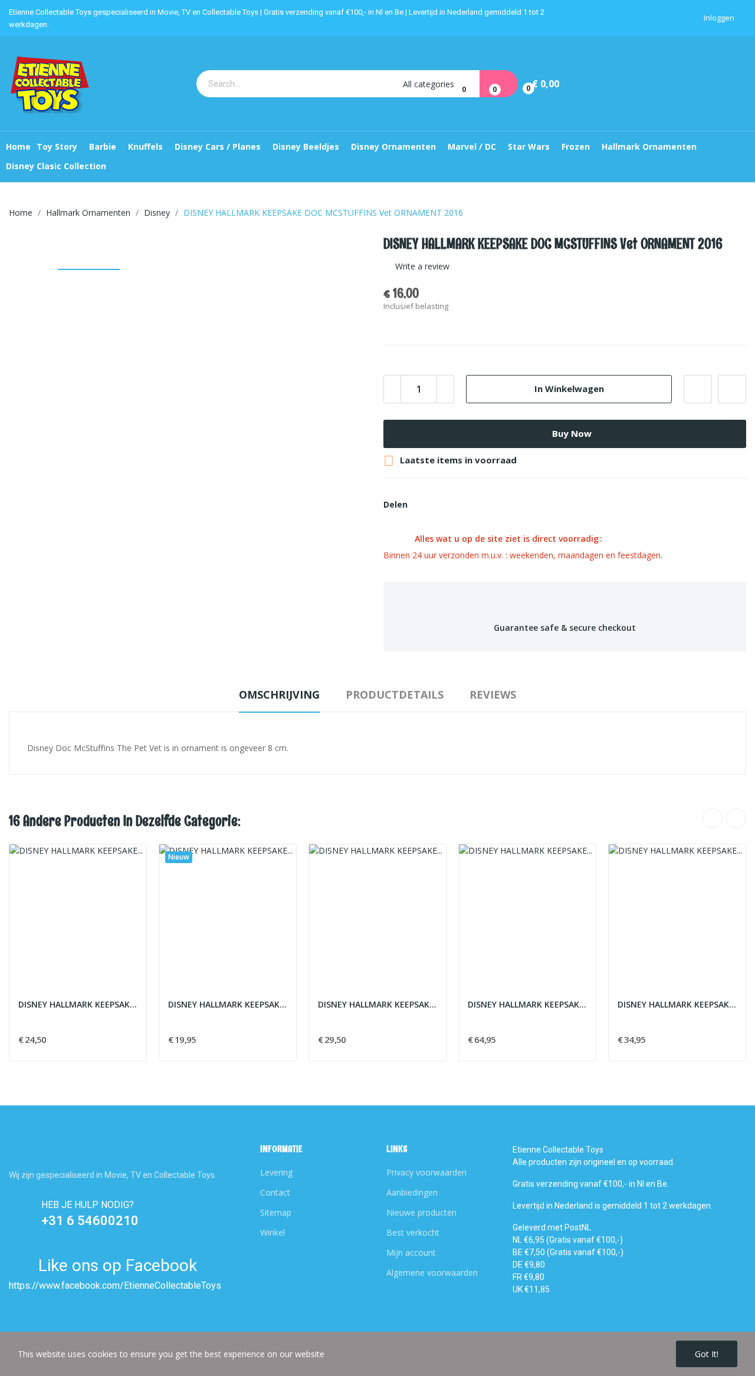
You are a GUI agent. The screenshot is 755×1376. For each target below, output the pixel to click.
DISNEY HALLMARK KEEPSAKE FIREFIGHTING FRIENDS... (527, 1004)
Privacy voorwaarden (426, 1172)
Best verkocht (412, 1232)
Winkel (272, 1232)
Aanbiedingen (412, 1192)
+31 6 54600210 (90, 1220)
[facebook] (17, 1303)
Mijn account (411, 1252)
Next (736, 818)
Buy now (572, 433)
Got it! (706, 1353)
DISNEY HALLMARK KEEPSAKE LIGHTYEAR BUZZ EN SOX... (77, 1004)
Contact (275, 1192)
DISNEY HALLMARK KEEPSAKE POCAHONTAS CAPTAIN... (227, 1004)
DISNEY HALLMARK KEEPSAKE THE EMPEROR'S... (677, 1004)
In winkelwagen (569, 388)
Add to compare (732, 389)
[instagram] (40, 1303)
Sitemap (275, 1212)
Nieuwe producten (421, 1212)
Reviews (493, 694)
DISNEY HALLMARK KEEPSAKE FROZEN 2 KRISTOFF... (377, 1004)
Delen (423, 504)
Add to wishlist (698, 389)
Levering (276, 1172)
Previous (713, 818)
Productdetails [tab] (395, 694)
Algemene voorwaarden (432, 1272)
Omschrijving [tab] (279, 694)
